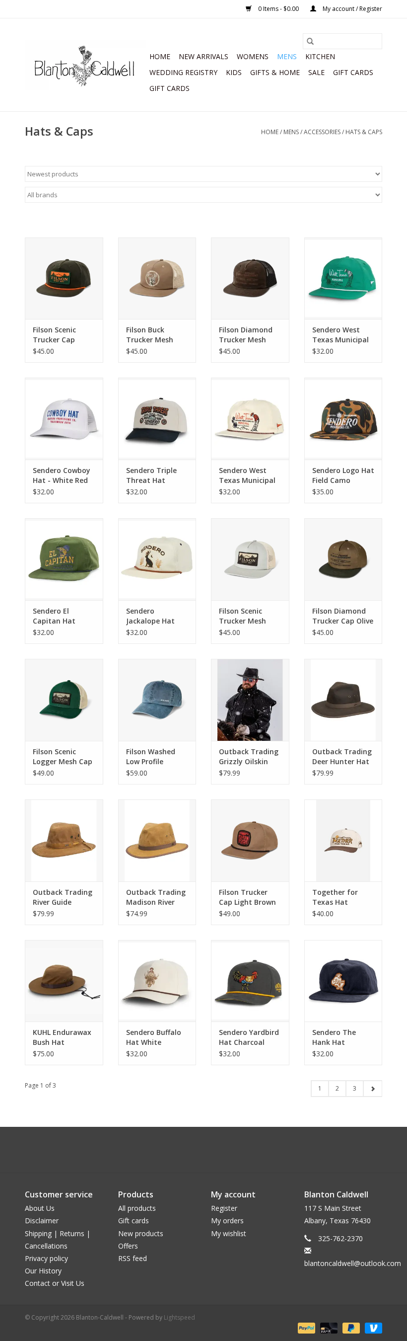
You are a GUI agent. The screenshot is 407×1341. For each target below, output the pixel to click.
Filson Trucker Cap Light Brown (247, 897)
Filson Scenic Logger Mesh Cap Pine (62, 757)
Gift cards (353, 72)
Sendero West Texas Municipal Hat (247, 475)
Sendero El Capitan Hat (54, 616)
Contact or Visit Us (54, 1283)
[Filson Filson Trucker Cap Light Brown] (250, 840)
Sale (316, 72)
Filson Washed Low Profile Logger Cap (150, 757)
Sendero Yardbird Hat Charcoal (249, 1037)
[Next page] (372, 1089)
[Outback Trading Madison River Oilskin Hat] (157, 840)
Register (224, 1208)
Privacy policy (46, 1258)
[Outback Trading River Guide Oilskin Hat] (64, 840)
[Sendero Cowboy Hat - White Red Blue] (64, 419)
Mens (287, 56)
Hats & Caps (363, 132)
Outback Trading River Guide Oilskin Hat (62, 897)
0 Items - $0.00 (278, 8)
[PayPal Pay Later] (350, 1327)
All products (137, 1208)
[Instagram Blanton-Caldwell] (212, 1150)
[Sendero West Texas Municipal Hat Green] (343, 278)
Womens (253, 56)
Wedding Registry (183, 72)
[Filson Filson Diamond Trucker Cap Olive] (343, 559)
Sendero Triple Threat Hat (151, 475)
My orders (227, 1220)
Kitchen (320, 56)
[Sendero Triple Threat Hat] (157, 419)
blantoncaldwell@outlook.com (352, 1263)
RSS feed (132, 1258)
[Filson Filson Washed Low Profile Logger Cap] (157, 700)
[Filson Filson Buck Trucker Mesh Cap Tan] (157, 278)
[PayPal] (305, 1327)
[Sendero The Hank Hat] (343, 981)
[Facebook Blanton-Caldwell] (195, 1150)
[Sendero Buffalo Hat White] (157, 981)
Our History (43, 1270)
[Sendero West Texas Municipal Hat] (250, 419)
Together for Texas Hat (335, 897)
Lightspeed (179, 1317)
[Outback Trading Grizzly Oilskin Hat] (250, 700)
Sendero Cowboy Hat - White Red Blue (61, 475)
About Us (40, 1208)
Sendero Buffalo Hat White (153, 1037)
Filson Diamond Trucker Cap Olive (342, 616)
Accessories (322, 132)
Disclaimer (42, 1220)
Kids (234, 72)
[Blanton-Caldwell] (85, 65)
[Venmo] (371, 1327)
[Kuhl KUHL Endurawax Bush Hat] (64, 981)
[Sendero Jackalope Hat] (157, 559)
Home (159, 56)
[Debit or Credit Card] (328, 1327)
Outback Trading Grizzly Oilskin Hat (248, 757)
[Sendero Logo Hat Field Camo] (343, 419)
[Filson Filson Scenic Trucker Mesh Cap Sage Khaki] (250, 559)
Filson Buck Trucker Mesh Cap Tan (149, 335)
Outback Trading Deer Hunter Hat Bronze (342, 757)
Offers (128, 1246)
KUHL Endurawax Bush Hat (62, 1037)
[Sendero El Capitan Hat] (64, 559)
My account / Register (351, 8)
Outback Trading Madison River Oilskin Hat (156, 897)
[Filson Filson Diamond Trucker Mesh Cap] (250, 278)
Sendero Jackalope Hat (150, 616)
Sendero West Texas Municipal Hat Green (340, 335)
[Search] (310, 41)
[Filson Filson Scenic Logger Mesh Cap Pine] (64, 700)
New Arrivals (203, 56)
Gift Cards (169, 88)
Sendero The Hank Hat (334, 1037)
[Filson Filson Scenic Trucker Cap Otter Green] (64, 278)
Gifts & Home (275, 72)
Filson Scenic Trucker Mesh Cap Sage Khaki (245, 616)
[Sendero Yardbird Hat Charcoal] (250, 981)
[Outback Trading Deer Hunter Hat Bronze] (343, 700)
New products (140, 1233)
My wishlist (228, 1233)
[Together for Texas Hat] (343, 840)
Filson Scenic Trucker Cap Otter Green (54, 335)
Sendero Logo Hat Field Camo (343, 475)
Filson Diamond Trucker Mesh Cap (245, 335)
